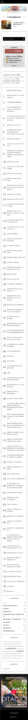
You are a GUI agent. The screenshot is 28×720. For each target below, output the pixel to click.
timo (10, 658)
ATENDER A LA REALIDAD (14, 462)
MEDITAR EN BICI (12, 274)
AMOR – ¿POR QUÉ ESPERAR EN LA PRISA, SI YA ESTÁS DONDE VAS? (15, 416)
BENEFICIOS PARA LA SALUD (15, 553)
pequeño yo (9, 651)
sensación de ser (19, 655)
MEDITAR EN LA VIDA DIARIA (15, 516)
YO (17, 658)
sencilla (11, 655)
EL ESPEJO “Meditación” (13, 262)
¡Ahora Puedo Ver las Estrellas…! (14, 194)
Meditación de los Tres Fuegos (14, 125)
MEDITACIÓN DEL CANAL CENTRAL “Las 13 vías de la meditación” (14, 298)
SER (23, 655)
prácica (17, 653)
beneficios (9, 641)
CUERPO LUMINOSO (12, 233)
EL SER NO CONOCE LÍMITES (15, 398)
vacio (12, 658)
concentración (5, 644)
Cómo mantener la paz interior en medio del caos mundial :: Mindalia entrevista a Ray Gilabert (16, 118)
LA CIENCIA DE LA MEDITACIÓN (18, 23)
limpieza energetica (18, 646)
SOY (9, 658)
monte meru (18, 648)
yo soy (21, 658)
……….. (5, 603)
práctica (20, 653)
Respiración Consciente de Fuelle (14, 173)
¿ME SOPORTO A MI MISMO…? (15, 284)
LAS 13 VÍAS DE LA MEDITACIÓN (16, 478)
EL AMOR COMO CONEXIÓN (14, 492)
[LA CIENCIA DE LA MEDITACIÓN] (6, 24)
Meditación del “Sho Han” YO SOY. (15, 199)
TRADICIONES (7, 628)
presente (7, 653)
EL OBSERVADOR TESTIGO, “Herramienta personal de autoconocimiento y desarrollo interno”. (16, 132)
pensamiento (5, 651)
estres (20, 644)
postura (20, 650)
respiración (4, 655)
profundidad (14, 653)
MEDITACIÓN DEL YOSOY (14, 576)
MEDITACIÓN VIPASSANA (14, 139)
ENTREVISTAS (7, 611)
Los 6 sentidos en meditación (13, 245)
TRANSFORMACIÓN (8, 631)
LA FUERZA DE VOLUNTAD (14, 571)
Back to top (13, 716)
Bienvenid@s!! (10, 591)
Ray (15, 26)
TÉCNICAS (6, 625)
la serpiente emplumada (10, 646)
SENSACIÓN (15, 655)
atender (4, 641)
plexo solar (15, 651)
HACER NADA (11, 356)
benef (6, 641)
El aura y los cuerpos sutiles (13, 279)
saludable (8, 655)
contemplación (10, 644)
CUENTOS (6, 608)
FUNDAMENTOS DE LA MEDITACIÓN (13, 614)
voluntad (15, 658)
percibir (12, 651)
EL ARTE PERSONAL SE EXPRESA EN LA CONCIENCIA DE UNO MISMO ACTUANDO (15, 485)
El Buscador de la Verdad (13, 161)
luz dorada (4, 648)
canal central (13, 641)
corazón (13, 644)
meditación (11, 648)
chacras (17, 641)
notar (21, 648)
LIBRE (8, 373)
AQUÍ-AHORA (10, 361)
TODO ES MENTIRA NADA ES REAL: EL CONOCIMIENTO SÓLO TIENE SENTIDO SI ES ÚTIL (16, 425)
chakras (19, 641)
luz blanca (22, 646)
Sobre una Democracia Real (13, 473)
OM (22, 648)
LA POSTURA (10, 586)
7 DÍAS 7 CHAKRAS (12, 504)
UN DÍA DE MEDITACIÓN (13, 351)
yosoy (19, 658)
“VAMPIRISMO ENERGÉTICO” (15, 102)
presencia (4, 653)
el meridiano (17, 644)
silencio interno (5, 658)
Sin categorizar (6, 622)
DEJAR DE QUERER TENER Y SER (16, 257)
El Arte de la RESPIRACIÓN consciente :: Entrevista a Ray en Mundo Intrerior (14, 109)
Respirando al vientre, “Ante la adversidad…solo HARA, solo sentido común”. (15, 213)
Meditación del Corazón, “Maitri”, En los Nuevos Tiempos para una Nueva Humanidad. (15, 187)
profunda (10, 653)
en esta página (16, 83)
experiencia (5, 646)
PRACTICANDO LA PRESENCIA (15, 304)
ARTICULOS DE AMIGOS (10, 605)
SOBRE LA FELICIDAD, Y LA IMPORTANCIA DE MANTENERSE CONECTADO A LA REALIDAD (16, 448)
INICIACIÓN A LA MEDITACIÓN (12, 619)
